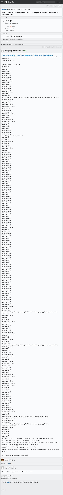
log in (8, 482)
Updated (7, 460)
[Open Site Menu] (2, 2)
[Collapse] (60, 51)
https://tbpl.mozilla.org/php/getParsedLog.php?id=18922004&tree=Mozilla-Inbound (27, 55)
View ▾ (59, 5)
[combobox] (45, 2)
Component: (6, 21)
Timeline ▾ (58, 47)
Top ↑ (3, 489)
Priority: (7, 28)
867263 (9, 463)
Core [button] (11, 20)
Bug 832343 (10, 9)
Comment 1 (7, 468)
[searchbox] (45, 2)
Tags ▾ (52, 47)
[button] (59, 2)
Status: (7, 36)
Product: (7, 20)
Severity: (7, 30)
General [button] (12, 21)
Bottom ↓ (46, 47)
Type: (8, 26)
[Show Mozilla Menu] (5, 2)
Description (7, 51)
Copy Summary (50, 5)
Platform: (7, 23)
